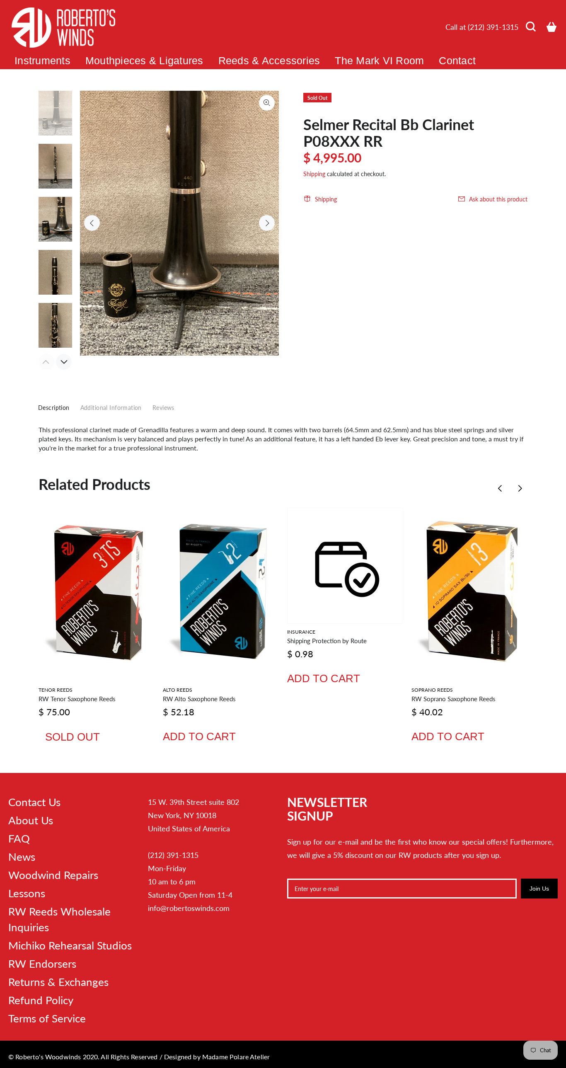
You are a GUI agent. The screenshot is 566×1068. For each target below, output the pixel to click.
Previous (92, 223)
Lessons (26, 893)
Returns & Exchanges (58, 981)
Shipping (314, 173)
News (21, 856)
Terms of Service (47, 1018)
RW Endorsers (42, 963)
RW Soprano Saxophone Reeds (453, 698)
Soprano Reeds (432, 690)
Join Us (539, 888)
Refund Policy (40, 1000)
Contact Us (34, 802)
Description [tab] (54, 407)
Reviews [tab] (163, 407)
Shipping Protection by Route (327, 640)
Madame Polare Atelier (236, 1057)
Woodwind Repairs (53, 875)
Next (267, 223)
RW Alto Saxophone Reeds (199, 698)
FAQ (19, 838)
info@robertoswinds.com (189, 908)
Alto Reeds (177, 690)
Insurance (301, 632)
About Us (30, 820)
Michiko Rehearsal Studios (70, 945)
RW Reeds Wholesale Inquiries (59, 919)
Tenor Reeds (56, 690)
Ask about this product (498, 199)
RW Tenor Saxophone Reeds (77, 698)
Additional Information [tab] (111, 407)
